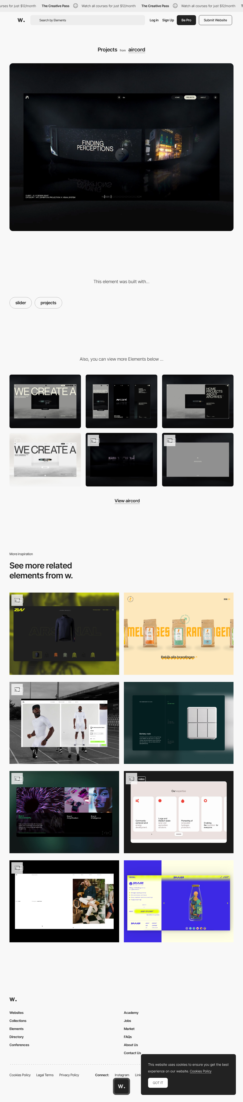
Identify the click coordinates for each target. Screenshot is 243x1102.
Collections (17, 1021)
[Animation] (198, 459)
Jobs (127, 1021)
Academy (131, 1013)
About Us (131, 1045)
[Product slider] (179, 634)
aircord (136, 49)
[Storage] (179, 723)
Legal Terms (45, 1075)
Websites (16, 1013)
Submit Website (215, 20)
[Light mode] (45, 459)
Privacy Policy (69, 1075)
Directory (16, 1037)
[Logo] (121, 459)
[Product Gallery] (64, 723)
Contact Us (132, 1053)
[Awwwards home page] (121, 1086)
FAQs (128, 1037)
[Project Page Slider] (64, 901)
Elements (16, 1029)
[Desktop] (45, 401)
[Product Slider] (64, 634)
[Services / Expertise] (179, 812)
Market (129, 1029)
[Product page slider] (64, 812)
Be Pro (186, 20)
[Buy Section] (179, 901)
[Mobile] (121, 401)
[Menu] (198, 401)
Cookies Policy (20, 1075)
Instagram (122, 1075)
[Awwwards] (21, 20)
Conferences (19, 1045)
